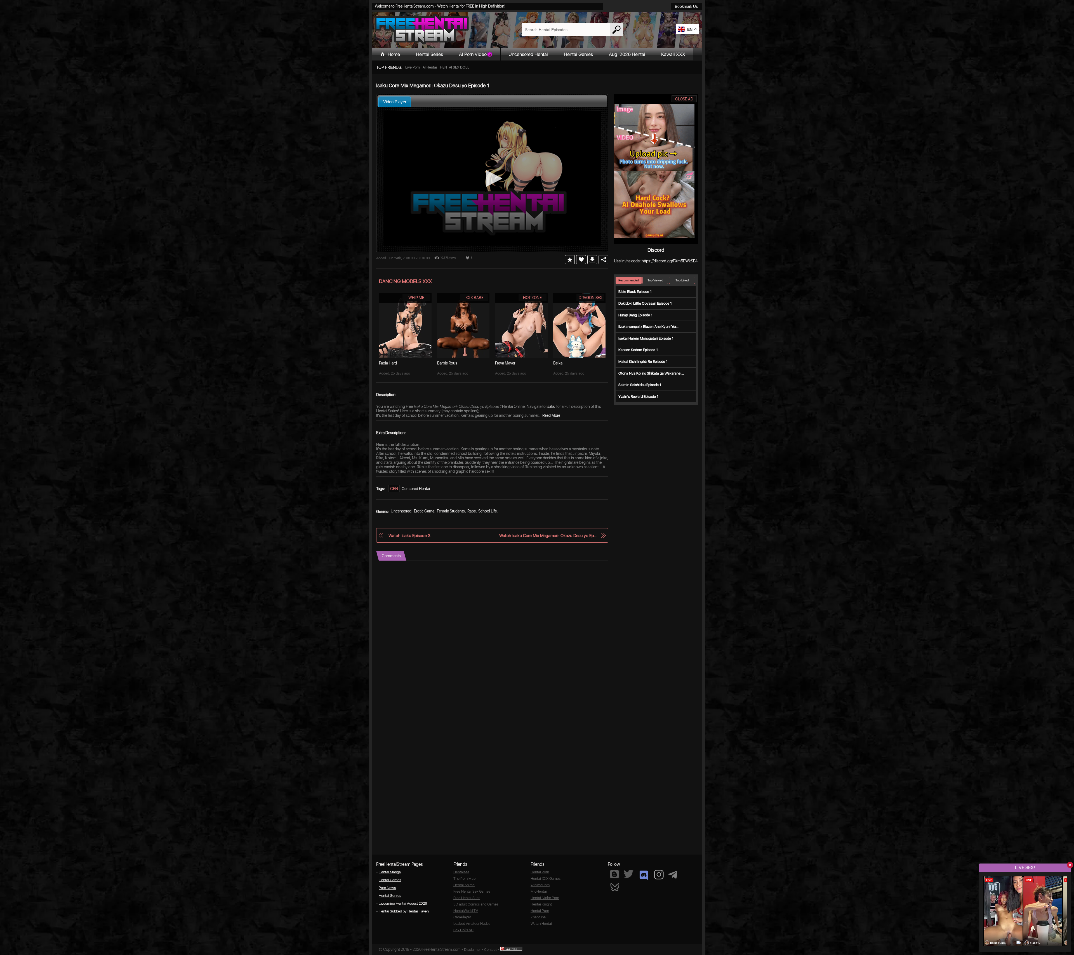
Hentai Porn (540, 872)
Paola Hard (388, 363)
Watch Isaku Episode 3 (409, 535)
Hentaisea (461, 872)
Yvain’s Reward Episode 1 (638, 396)
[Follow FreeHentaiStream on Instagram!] (659, 874)
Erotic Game (424, 511)
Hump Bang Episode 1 (635, 315)
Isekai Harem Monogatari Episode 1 (645, 338)
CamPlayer (462, 917)
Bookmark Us (686, 6)
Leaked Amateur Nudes (471, 923)
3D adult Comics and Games (475, 904)
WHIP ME (416, 297)
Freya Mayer (505, 363)
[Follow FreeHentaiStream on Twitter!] (628, 874)
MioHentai (539, 891)
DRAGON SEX (590, 297)
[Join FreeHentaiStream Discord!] (643, 875)
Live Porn (412, 67)
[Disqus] (492, 631)
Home (394, 54)
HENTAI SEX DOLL (454, 67)
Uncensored (401, 511)
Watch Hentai (541, 923)
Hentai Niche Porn (545, 898)
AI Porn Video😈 (476, 54)
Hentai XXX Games (545, 878)
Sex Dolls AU (463, 930)
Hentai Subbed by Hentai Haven (404, 911)
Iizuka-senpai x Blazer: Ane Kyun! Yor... (648, 326)
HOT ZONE (532, 297)
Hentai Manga (390, 872)
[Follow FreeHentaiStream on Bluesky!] (614, 886)
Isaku (551, 406)
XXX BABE (474, 297)
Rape (471, 511)
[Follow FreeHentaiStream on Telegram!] (672, 874)
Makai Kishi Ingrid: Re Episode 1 (643, 361)
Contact (490, 949)
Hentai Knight (541, 904)
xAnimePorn (540, 885)
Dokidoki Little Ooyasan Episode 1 (645, 303)
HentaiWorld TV (465, 911)
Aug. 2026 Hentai (627, 54)
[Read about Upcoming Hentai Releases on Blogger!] (614, 874)
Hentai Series (429, 54)
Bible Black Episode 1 (635, 292)
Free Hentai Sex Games (471, 891)
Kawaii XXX (673, 54)
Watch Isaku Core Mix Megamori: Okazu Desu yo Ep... (548, 535)
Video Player (394, 101)
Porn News (387, 888)
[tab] (394, 102)
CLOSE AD (684, 99)
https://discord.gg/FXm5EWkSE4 (670, 261)
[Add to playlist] (570, 259)
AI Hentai (430, 67)
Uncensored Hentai (528, 54)
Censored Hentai (416, 488)
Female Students (451, 511)
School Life (487, 511)
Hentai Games (390, 880)
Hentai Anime (464, 885)
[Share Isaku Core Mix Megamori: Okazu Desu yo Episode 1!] (603, 259)
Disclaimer (472, 949)
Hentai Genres (578, 54)
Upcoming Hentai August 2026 (403, 903)
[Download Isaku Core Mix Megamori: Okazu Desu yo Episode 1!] (592, 259)
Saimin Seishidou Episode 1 (639, 385)
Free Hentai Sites (466, 898)
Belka (557, 363)
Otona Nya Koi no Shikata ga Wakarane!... (651, 373)
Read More (551, 415)
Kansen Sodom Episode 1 (638, 350)
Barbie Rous (447, 363)
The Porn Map (464, 878)
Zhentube (538, 917)
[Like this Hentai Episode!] (581, 259)
